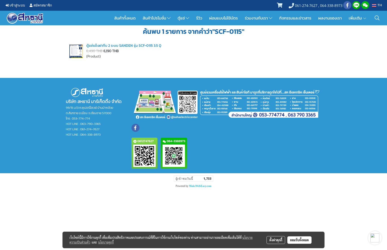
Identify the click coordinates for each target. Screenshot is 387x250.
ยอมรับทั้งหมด (299, 240)
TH (379, 5)
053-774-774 (81, 118)
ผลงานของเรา (330, 18)
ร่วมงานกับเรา (257, 18)
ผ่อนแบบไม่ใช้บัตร (223, 18)
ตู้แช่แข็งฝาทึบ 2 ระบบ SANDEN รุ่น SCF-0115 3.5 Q (123, 45)
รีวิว (199, 18)
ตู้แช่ (182, 18)
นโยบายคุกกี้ (106, 242)
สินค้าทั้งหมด (125, 18)
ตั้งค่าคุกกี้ (275, 240)
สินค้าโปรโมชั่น (155, 18)
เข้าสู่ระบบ (17, 5)
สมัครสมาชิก (42, 5)
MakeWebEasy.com (200, 186)
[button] (377, 18)
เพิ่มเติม (356, 18)
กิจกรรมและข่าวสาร (295, 18)
